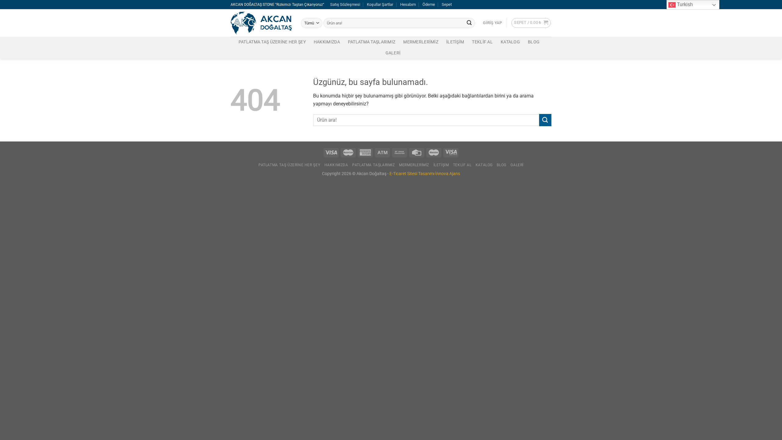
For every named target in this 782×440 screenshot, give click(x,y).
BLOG (533, 42)
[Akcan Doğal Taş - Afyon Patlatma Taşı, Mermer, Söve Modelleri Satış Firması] (261, 23)
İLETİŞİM (455, 42)
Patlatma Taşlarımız (371, 42)
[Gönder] (469, 23)
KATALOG (510, 42)
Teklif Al (482, 42)
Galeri (393, 53)
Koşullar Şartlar (380, 4)
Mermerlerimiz (420, 42)
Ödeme (428, 4)
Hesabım (408, 4)
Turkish (684, 4)
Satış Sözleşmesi (345, 4)
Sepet (447, 4)
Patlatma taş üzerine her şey (272, 42)
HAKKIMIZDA (327, 42)
